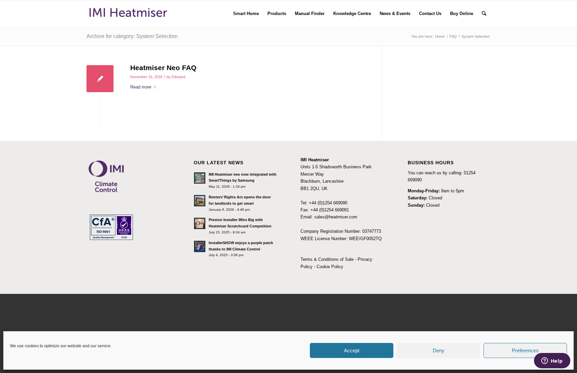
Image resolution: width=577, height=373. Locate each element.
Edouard (178, 77)
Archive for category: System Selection (132, 36)
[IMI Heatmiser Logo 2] (128, 13)
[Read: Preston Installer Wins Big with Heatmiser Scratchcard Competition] (200, 223)
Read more (140, 86)
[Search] (484, 13)
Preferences (525, 350)
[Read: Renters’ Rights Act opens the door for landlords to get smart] (200, 201)
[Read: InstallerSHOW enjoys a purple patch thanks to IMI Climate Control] (200, 246)
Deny (438, 350)
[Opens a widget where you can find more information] (552, 361)
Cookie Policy (330, 266)
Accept (351, 350)
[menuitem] (246, 13)
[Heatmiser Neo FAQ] (100, 78)
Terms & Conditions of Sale (327, 259)
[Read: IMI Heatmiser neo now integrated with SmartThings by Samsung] (200, 178)
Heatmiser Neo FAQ (163, 67)
